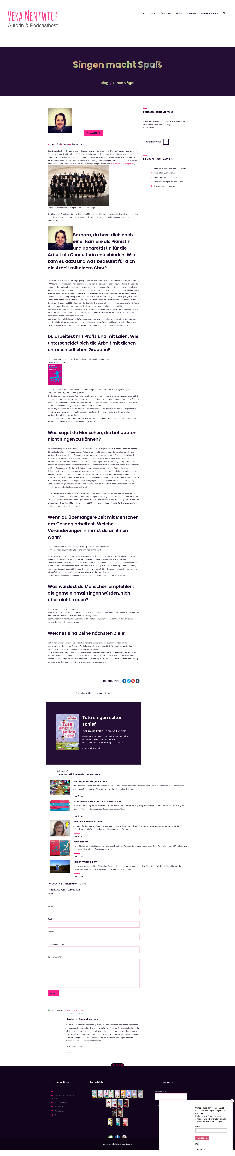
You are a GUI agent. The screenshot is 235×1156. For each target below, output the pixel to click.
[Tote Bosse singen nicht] (111, 1094)
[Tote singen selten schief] (134, 1094)
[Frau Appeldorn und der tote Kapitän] (120, 1103)
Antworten (69, 1052)
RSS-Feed (58, 1091)
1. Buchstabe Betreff (56, 944)
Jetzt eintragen (153, 142)
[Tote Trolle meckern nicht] (117, 1094)
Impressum (59, 1107)
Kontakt (57, 1115)
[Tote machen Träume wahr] (106, 1094)
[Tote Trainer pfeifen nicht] (129, 1094)
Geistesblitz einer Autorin (87, 821)
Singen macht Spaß (75, 883)
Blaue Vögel (123, 82)
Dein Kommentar (55, 957)
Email (51, 919)
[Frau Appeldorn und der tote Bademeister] (114, 1103)
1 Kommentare (78, 144)
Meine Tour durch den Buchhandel (168, 177)
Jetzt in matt (80, 841)
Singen (66, 144)
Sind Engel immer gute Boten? (90, 781)
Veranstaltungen (209, 13)
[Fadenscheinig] (114, 1112)
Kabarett (191, 13)
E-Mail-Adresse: (149, 128)
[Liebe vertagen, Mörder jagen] (100, 1094)
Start (144, 13)
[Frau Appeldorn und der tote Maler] (109, 1103)
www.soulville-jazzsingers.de (122, 163)
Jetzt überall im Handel (91, 748)
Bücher (179, 13)
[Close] (232, 1101)
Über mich (166, 13)
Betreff (51, 894)
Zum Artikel (78, 796)
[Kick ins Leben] (110, 1122)
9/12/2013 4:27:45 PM (74, 1013)
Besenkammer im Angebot (164, 186)
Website (51, 931)
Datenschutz (59, 1111)
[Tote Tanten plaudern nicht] (123, 1094)
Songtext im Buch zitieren (164, 173)
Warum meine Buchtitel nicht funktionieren (97, 801)
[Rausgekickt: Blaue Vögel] (118, 1122)
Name (51, 906)
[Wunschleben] (125, 1122)
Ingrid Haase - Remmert (75, 1010)
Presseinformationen (62, 1102)
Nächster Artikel (103, 693)
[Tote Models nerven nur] (94, 1094)
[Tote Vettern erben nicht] (140, 1094)
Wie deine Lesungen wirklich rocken (168, 181)
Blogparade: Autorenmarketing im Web (170, 168)
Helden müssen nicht (85, 861)
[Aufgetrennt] (120, 1112)
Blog (153, 13)
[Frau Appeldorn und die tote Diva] (126, 1103)
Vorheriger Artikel (84, 693)
